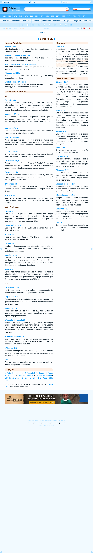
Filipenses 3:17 (11, 297)
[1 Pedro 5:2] (3, 254)
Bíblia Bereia (10, 47)
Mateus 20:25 (61, 131)
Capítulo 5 (15, 28)
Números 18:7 (62, 82)
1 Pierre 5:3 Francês (25, 376)
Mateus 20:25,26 (12, 114)
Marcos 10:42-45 (12, 137)
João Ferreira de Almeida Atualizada (20, 64)
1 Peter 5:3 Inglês (29, 378)
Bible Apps (42, 378)
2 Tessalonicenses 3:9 (14, 337)
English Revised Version (15, 82)
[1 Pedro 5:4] (90, 254)
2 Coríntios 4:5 (11, 184)
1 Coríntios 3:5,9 (12, 161)
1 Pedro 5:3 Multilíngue (34, 373)
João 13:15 (60, 148)
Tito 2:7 (8, 360)
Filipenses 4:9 (11, 308)
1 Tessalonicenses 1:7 (65, 184)
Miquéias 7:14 (11, 255)
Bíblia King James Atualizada (17, 55)
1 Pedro (9, 28)
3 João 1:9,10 (10, 195)
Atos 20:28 (9, 269)
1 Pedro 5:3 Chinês (13, 378)
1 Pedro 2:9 (10, 211)
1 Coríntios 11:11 (12, 288)
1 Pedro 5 (60, 47)
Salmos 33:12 (10, 235)
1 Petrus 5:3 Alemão (43, 376)
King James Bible (12, 73)
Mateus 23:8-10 (11, 128)
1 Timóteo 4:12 (11, 348)
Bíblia (4, 28)
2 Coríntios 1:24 (11, 172)
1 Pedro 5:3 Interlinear (14, 373)
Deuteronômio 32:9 (13, 225)
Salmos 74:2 (10, 244)
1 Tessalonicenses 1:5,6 (15, 320)
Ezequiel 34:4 (10, 100)
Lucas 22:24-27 (11, 151)
